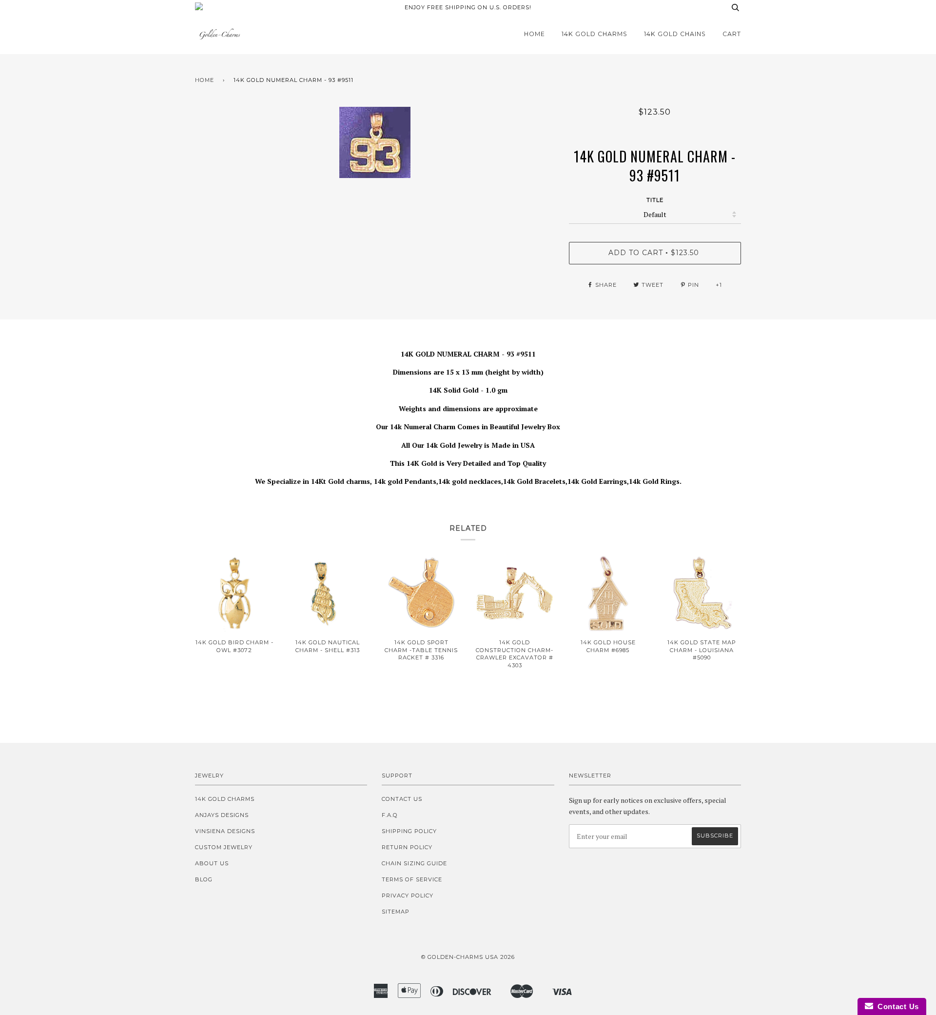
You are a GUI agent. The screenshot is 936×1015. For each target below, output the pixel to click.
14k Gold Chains (675, 34)
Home (534, 34)
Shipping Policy (409, 831)
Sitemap (396, 911)
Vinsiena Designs (225, 831)
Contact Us (402, 799)
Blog (204, 879)
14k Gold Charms (594, 34)
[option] (374, 142)
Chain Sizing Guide (414, 863)
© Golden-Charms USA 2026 (468, 957)
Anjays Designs (222, 815)
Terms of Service (412, 879)
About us (212, 863)
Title (654, 200)
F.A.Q (390, 815)
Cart (731, 34)
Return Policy (407, 847)
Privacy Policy (407, 895)
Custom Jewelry (224, 847)
